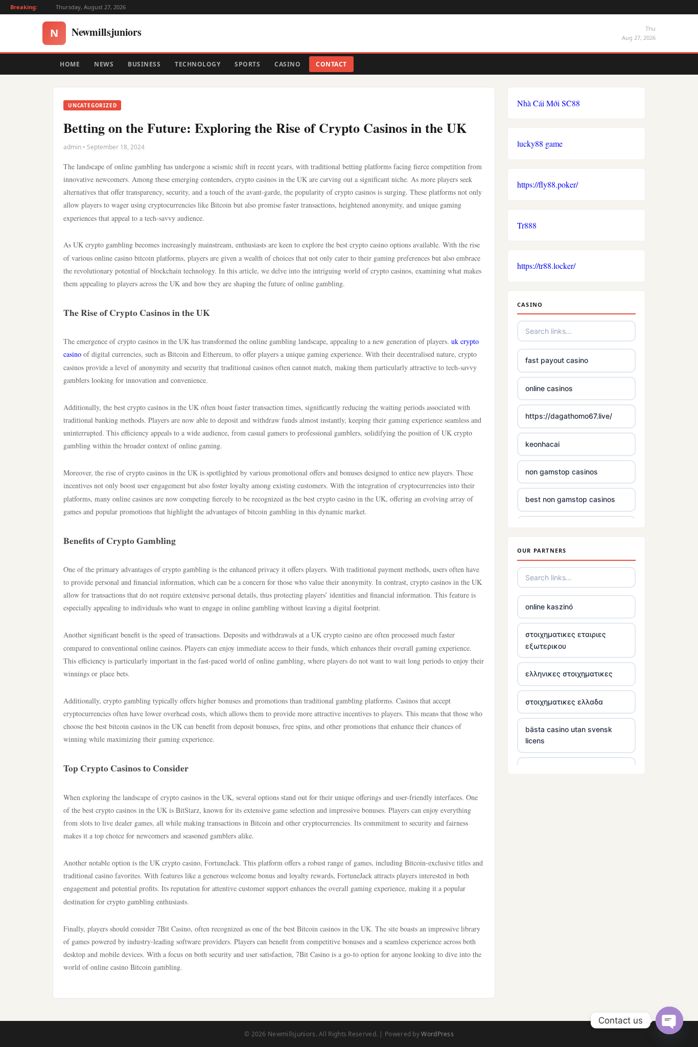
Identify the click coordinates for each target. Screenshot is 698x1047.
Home (70, 64)
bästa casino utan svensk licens (568, 735)
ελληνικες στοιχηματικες (569, 673)
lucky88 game (540, 143)
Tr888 (527, 225)
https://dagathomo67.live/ (568, 416)
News (103, 64)
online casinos (549, 388)
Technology (197, 64)
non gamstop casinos (561, 471)
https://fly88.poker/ (547, 184)
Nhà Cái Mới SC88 (548, 103)
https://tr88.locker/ (546, 265)
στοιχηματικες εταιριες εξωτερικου (565, 640)
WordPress (437, 1034)
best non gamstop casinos (570, 499)
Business (144, 64)
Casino (287, 64)
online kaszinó (549, 606)
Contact (331, 64)
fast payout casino (556, 360)
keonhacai (542, 444)
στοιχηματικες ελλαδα (564, 701)
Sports (247, 64)
